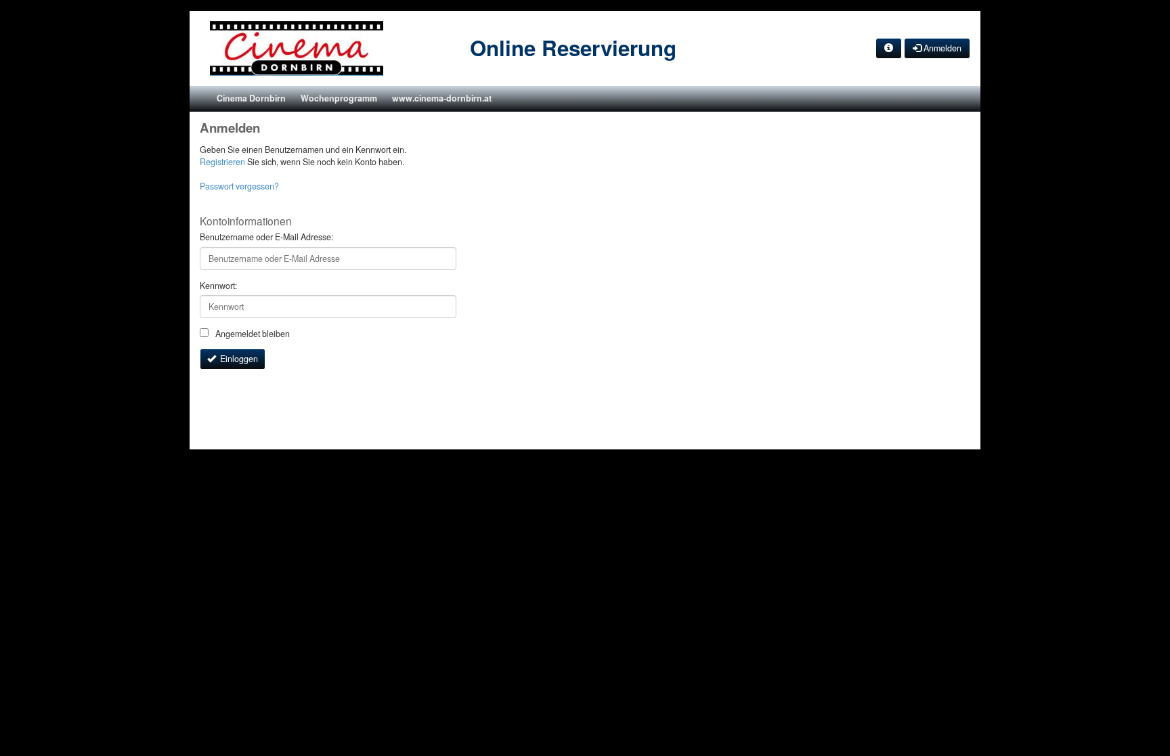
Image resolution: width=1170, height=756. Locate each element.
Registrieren (222, 162)
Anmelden (941, 48)
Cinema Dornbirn (251, 98)
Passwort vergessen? (239, 186)
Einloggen (237, 359)
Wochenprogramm (339, 98)
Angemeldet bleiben (251, 334)
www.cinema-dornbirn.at (442, 98)
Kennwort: (218, 286)
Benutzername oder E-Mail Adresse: (266, 237)
